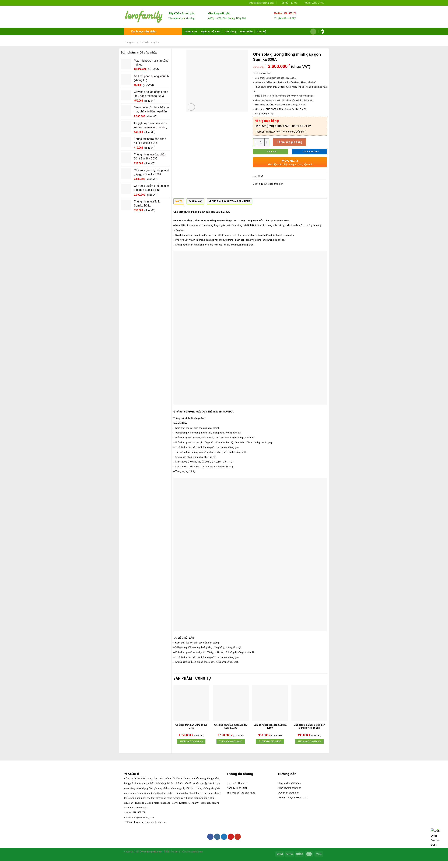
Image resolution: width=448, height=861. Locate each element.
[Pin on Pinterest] (277, 193)
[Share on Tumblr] (290, 193)
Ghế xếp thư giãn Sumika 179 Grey (191, 726)
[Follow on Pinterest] (231, 837)
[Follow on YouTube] (237, 837)
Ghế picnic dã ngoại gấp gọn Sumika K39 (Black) (309, 726)
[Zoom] (191, 107)
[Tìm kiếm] (313, 32)
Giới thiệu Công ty (237, 783)
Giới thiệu (246, 31)
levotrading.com (142, 822)
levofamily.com (158, 822)
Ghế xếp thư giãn (149, 42)
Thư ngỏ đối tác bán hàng (241, 792)
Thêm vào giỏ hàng (289, 142)
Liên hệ (261, 31)
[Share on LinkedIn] (284, 193)
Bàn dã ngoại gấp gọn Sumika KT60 (270, 726)
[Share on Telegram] (297, 193)
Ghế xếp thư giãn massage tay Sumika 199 (230, 726)
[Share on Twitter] (263, 193)
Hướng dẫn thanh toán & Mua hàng (229, 201)
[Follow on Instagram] (217, 837)
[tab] (178, 202)
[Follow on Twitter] (224, 837)
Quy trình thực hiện (288, 792)
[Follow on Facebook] (210, 837)
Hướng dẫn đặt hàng (289, 783)
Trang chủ (190, 31)
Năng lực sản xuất (237, 787)
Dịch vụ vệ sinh (210, 31)
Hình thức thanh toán (289, 787)
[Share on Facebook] (256, 193)
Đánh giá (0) (195, 201)
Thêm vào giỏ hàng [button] (191, 741)
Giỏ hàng (230, 31)
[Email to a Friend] (270, 193)
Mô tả (178, 201)
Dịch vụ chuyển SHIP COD (292, 797)
